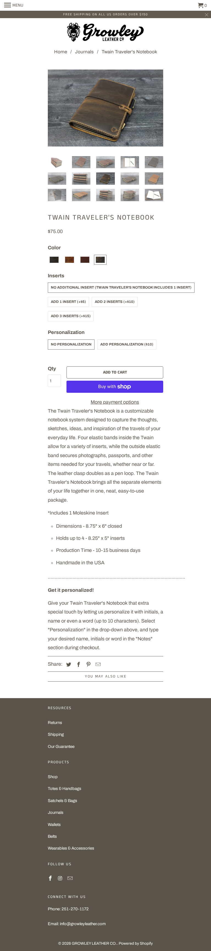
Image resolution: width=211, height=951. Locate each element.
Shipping (56, 734)
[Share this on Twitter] (67, 664)
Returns (55, 722)
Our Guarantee (61, 746)
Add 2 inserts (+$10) (115, 302)
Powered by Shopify (136, 943)
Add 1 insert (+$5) (68, 302)
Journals (55, 812)
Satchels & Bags (62, 800)
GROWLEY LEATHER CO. (94, 943)
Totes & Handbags (64, 788)
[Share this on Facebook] (77, 664)
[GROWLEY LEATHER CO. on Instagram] (61, 878)
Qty (52, 368)
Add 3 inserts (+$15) (71, 316)
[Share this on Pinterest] (87, 664)
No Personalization (71, 344)
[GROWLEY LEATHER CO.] (105, 33)
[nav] (13, 5)
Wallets (54, 824)
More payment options (115, 402)
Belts (52, 836)
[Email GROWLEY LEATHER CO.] (71, 878)
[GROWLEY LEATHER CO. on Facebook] (51, 878)
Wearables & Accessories (71, 848)
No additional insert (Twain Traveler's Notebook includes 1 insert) (121, 287)
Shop (53, 777)
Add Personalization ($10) (126, 344)
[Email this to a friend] (97, 664)
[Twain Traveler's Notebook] (105, 111)
